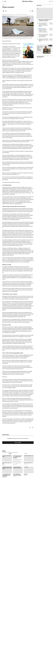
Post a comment (18, 442)
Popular (25, 453)
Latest (10, 453)
